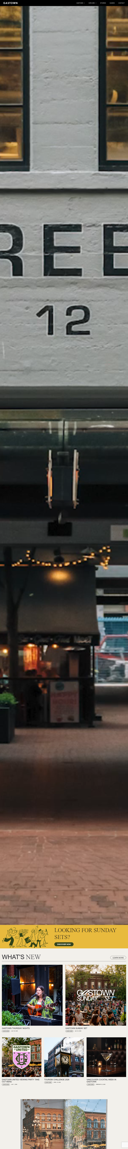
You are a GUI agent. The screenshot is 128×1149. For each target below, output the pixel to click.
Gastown (79, 3)
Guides (112, 3)
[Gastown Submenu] (84, 3)
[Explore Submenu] (95, 3)
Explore (92, 3)
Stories (103, 3)
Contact (121, 3)
